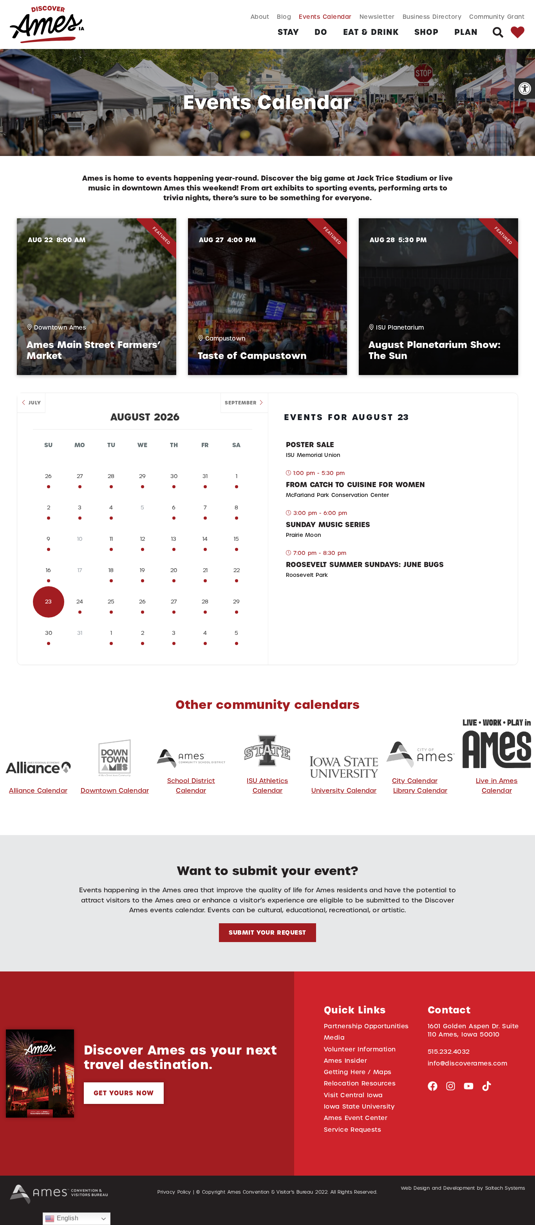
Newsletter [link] (377, 16)
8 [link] (236, 507)
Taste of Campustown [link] (252, 356)
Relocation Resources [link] (360, 1083)
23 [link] (48, 601)
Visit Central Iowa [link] (353, 1095)
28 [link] (111, 476)
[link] (525, 88)
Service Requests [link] (352, 1129)
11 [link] (111, 539)
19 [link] (142, 570)
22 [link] (236, 570)
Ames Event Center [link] (356, 1118)
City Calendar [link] (414, 781)
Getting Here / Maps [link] (358, 1072)
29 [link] (142, 476)
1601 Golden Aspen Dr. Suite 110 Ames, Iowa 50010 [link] (473, 1030)
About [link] (260, 16)
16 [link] (48, 570)
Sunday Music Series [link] (328, 524)
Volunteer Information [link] (360, 1049)
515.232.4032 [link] (449, 1051)
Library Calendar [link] (420, 790)
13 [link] (173, 539)
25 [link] (111, 601)
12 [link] (142, 539)
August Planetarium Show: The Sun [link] (434, 350)
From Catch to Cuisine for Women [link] (355, 484)
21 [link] (205, 570)
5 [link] (236, 633)
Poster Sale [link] (310, 444)
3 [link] (79, 507)
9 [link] (48, 539)
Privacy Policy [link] (174, 1192)
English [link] (66, 1218)
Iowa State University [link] (359, 1106)
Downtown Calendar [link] (115, 790)
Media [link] (334, 1037)
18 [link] (111, 570)
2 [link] (48, 507)
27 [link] (80, 476)
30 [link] (173, 476)
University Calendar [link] (344, 790)
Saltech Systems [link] (505, 1188)
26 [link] (48, 476)
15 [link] (236, 539)
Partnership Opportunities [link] (366, 1026)
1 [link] (236, 476)
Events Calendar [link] (325, 16)
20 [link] (173, 570)
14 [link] (205, 539)
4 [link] (111, 507)
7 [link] (205, 507)
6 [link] (173, 507)
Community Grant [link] (496, 16)
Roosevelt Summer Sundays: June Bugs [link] (365, 564)
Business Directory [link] (432, 16)
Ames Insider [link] (345, 1060)
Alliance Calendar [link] (38, 790)
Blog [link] (284, 16)
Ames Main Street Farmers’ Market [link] (94, 350)
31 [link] (205, 476)
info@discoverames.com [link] (468, 1063)
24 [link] (79, 601)
